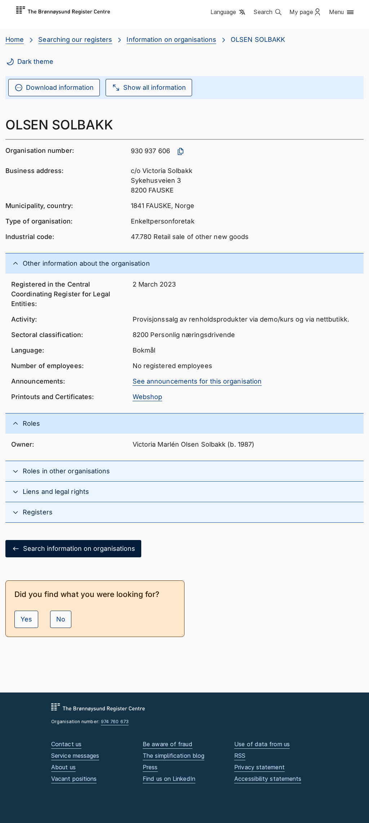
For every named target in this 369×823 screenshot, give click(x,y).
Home (14, 39)
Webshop (148, 397)
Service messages (75, 755)
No (60, 619)
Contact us (66, 744)
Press (150, 767)
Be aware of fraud (167, 744)
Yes (26, 619)
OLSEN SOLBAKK (258, 39)
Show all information (154, 87)
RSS (239, 755)
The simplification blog (173, 755)
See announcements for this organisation (197, 381)
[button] (228, 12)
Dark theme (35, 61)
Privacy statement (259, 767)
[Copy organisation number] (180, 151)
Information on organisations (171, 39)
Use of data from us (262, 744)
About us (63, 767)
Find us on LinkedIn (169, 778)
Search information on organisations (79, 548)
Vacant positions (74, 778)
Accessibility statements (267, 778)
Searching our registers (75, 39)
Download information (60, 87)
